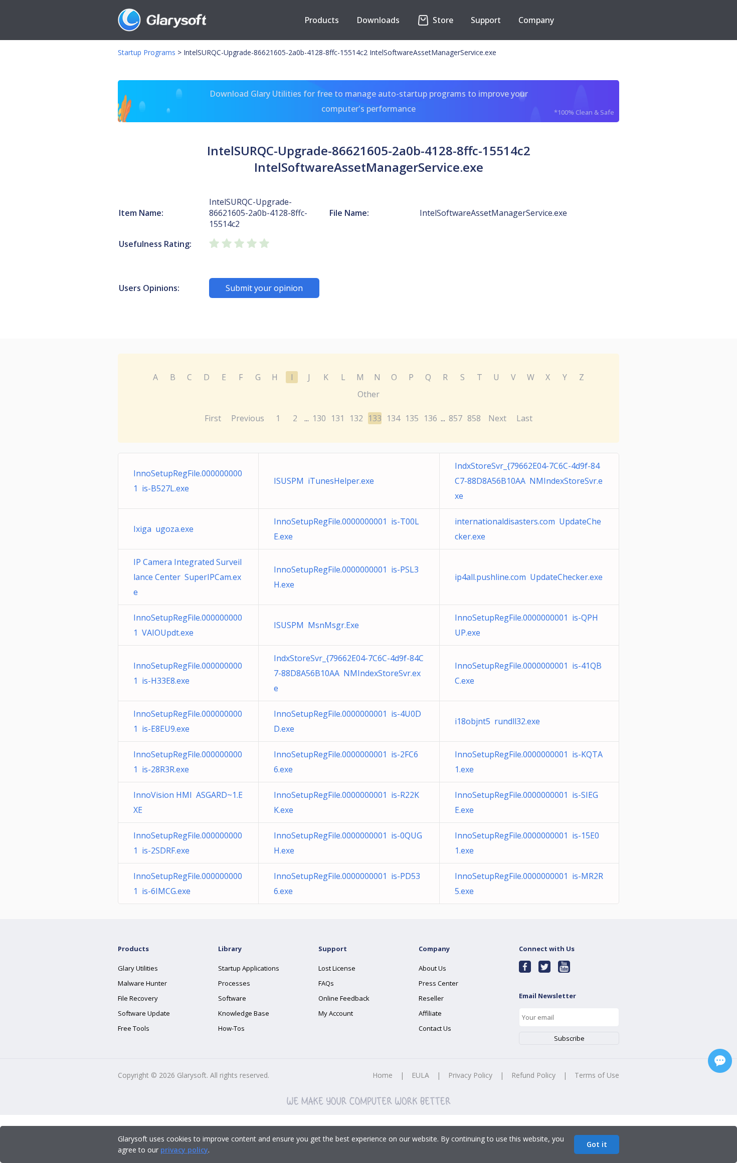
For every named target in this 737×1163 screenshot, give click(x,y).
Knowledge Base (243, 1013)
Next (497, 418)
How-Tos (231, 1028)
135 (412, 418)
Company (536, 20)
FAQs (326, 983)
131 (337, 418)
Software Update (144, 1013)
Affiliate (430, 1013)
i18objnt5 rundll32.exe (497, 721)
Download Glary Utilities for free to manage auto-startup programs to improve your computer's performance (412, 102)
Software (232, 998)
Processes (234, 983)
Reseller (431, 998)
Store (442, 20)
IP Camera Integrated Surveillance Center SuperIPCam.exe (187, 577)
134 (393, 418)
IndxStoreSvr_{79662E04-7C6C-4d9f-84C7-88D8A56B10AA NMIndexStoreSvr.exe (529, 480)
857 (455, 418)
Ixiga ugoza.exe (163, 528)
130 (319, 418)
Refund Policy (533, 1075)
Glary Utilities (138, 968)
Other (368, 394)
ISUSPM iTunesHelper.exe (324, 480)
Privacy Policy (470, 1075)
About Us (432, 968)
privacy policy (184, 1149)
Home (383, 1075)
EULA (420, 1075)
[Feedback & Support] (720, 1061)
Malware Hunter (142, 983)
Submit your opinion (264, 288)
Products (321, 20)
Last (524, 418)
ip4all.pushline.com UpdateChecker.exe (529, 577)
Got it (597, 1144)
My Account (335, 1013)
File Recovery (138, 998)
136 (430, 418)
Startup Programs (146, 52)
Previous (247, 418)
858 (474, 418)
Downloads (378, 20)
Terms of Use (597, 1075)
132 (356, 418)
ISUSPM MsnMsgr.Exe (316, 625)
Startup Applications (248, 968)
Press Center (438, 983)
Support (486, 20)
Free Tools (133, 1028)
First (213, 418)
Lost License (336, 968)
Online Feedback (344, 998)
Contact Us (435, 1028)
